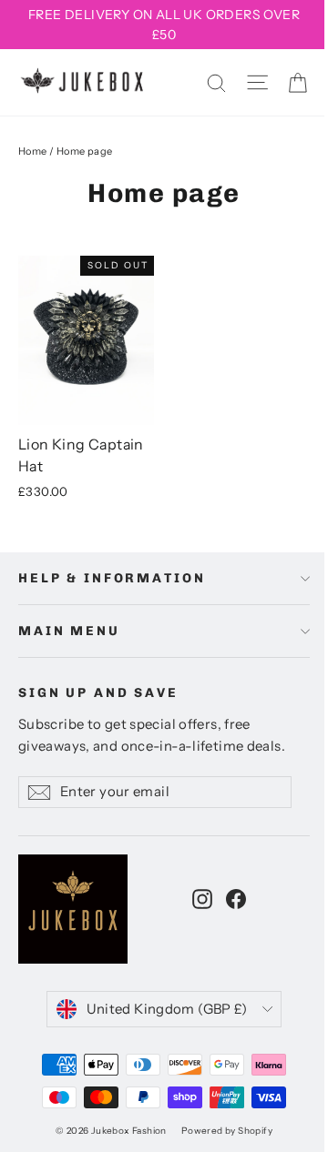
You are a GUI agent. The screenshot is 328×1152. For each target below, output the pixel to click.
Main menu (69, 631)
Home (32, 151)
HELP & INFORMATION (111, 578)
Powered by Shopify (226, 1131)
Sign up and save (98, 693)
